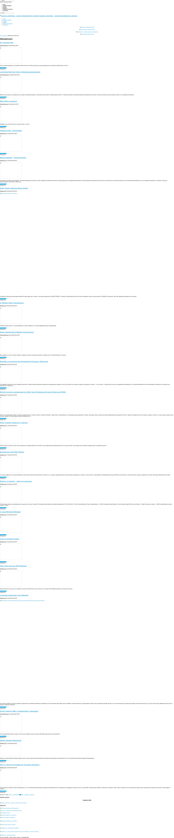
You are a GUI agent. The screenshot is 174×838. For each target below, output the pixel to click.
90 (25, 794)
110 (28, 794)
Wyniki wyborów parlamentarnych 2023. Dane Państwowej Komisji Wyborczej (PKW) (33, 392)
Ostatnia (32, 794)
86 (19, 794)
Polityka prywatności (8, 9)
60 (13, 794)
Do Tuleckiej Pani (6, 43)
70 (14, 794)
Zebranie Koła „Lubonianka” (11, 131)
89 (22, 794)
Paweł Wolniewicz (4, 74)
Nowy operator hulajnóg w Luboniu (14, 423)
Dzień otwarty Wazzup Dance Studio (14, 188)
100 (27, 794)
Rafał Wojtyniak (4, 45)
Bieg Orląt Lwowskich (8, 101)
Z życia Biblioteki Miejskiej (10, 512)
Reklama (5, 8)
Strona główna (3, 35)
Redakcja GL (3, 133)
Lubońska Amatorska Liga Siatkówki (14, 595)
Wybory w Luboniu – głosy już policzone (16, 481)
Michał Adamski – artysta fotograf (13, 158)
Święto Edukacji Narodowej (10, 740)
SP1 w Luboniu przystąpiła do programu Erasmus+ (20, 765)
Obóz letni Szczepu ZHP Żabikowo (13, 566)
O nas (4, 4)
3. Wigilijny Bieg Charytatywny (12, 303)
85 (17, 794)
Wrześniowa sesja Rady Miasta (12, 452)
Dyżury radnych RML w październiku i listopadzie (19, 711)
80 (16, 794)
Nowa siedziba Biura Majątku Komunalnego (17, 332)
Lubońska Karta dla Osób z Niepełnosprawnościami (20, 72)
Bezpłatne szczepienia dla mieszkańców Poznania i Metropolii (24, 361)
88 (21, 794)
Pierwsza (10, 794)
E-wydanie (5, 10)
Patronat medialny (7, 5)
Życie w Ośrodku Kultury (9, 539)
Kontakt (4, 6)
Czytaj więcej (3, 67)
